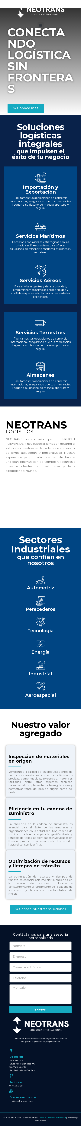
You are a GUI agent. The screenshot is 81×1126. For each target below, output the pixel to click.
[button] (40, 25)
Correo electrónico (22, 1097)
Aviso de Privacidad (57, 1117)
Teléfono (15, 1082)
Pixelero (42, 1117)
